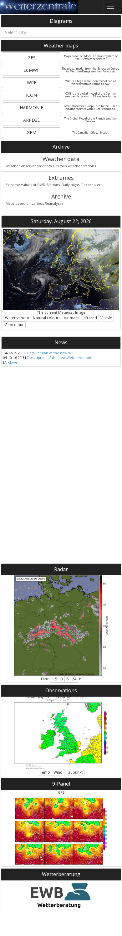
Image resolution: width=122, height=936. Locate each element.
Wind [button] (58, 772)
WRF (31, 83)
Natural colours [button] (46, 318)
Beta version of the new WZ (50, 352)
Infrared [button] (90, 318)
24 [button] (74, 679)
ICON (31, 95)
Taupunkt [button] (74, 772)
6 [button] (67, 679)
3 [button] (62, 679)
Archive (10, 362)
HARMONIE (31, 107)
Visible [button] (106, 318)
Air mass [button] (71, 318)
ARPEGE (31, 120)
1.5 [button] (54, 679)
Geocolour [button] (14, 324)
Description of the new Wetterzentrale (59, 357)
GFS (32, 58)
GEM (31, 132)
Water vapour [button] (17, 318)
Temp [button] (45, 772)
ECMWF (31, 70)
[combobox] (61, 32)
